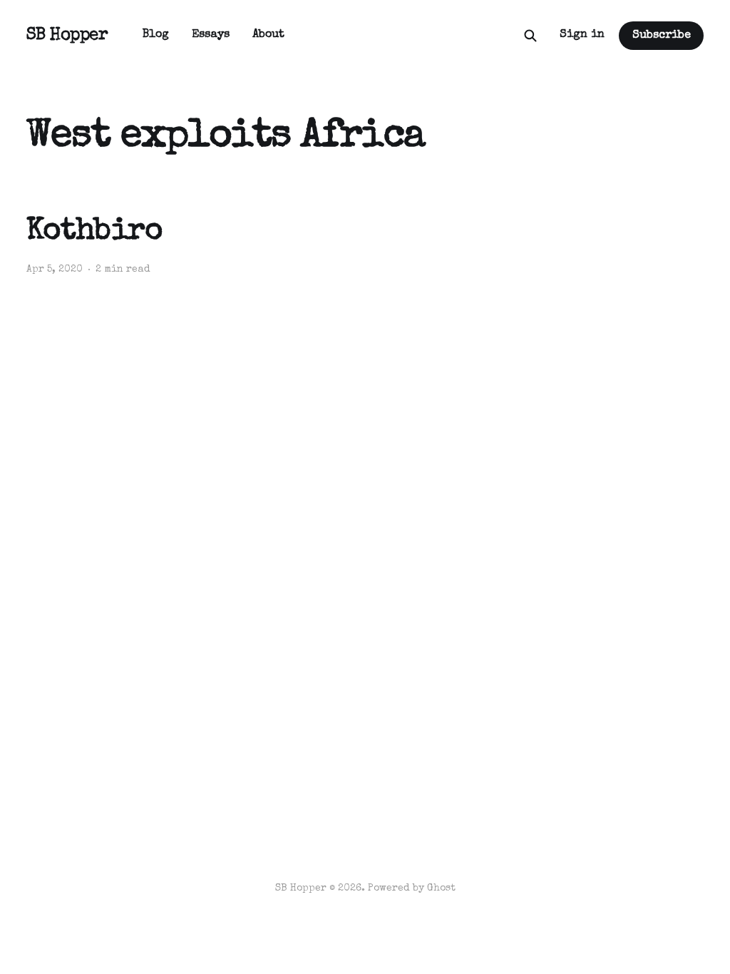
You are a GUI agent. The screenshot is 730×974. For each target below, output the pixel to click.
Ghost (441, 888)
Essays (211, 35)
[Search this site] (530, 35)
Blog (156, 35)
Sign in (582, 35)
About (268, 35)
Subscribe (661, 35)
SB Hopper (67, 35)
